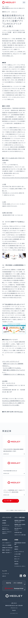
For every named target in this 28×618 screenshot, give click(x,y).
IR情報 (16, 540)
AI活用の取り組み (18, 532)
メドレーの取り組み (19, 517)
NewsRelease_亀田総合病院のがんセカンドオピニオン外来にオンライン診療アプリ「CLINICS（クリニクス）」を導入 (13, 403)
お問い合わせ (14, 603)
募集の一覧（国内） (6, 550)
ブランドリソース (14, 607)
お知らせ (4, 576)
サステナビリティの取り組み (20, 534)
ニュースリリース (5, 573)
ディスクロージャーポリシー (20, 566)
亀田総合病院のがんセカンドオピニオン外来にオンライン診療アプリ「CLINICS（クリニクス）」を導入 (13, 8)
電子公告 (16, 561)
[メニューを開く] (24, 2)
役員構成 (4, 523)
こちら (21, 412)
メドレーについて (6, 517)
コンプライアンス (5, 525)
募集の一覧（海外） (6, 552)
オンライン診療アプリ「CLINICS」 (12, 368)
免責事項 (16, 563)
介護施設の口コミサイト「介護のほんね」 (14, 374)
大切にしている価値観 (6, 545)
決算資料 (16, 546)
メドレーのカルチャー (6, 542)
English (14, 610)
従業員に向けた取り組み (7, 547)
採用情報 (4, 540)
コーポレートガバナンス (19, 551)
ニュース (7, 6)
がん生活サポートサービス (12, 304)
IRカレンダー (17, 558)
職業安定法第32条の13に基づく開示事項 (14, 605)
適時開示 (16, 549)
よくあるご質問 (17, 554)
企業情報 (4, 520)
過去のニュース (6, 12)
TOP (3, 6)
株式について (17, 556)
